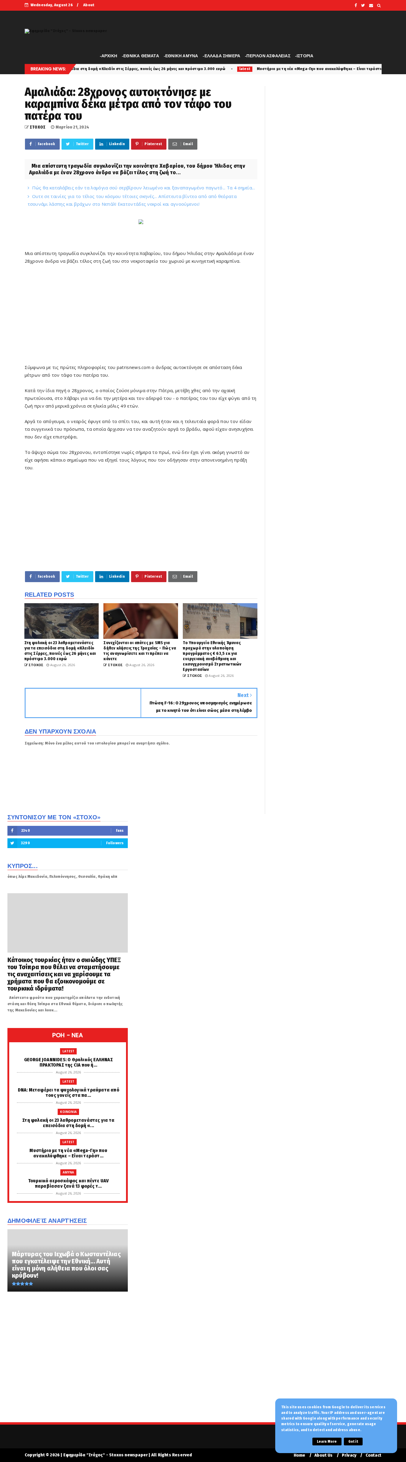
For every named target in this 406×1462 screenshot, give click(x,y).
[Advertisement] (141, 321)
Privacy (349, 1455)
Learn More (327, 1441)
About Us (323, 1455)
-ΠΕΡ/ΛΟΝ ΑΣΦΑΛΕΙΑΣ (267, 55)
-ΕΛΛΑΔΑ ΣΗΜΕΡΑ (221, 55)
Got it (353, 1441)
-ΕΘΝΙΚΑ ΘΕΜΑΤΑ (140, 55)
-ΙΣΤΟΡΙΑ (304, 55)
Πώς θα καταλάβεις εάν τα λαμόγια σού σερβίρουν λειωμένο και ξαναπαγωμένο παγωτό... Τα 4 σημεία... (143, 188)
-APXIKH (108, 55)
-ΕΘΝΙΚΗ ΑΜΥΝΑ (181, 55)
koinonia (68, 1112)
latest (186, 69)
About (88, 5)
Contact (373, 1455)
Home (300, 1455)
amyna (68, 1172)
